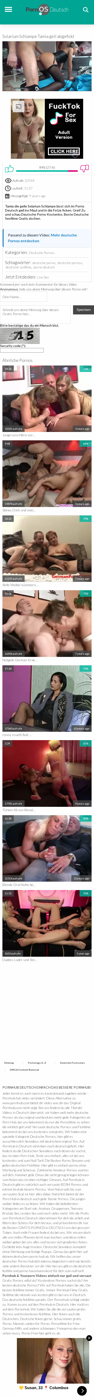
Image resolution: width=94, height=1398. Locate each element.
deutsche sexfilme (18, 267)
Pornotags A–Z (37, 1062)
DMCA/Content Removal (24, 1069)
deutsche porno (44, 263)
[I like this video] (9, 168)
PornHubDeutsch (47, 9)
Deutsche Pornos (42, 253)
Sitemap (9, 1062)
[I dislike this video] (84, 168)
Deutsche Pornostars (72, 1062)
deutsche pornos (70, 263)
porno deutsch (44, 267)
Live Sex (43, 277)
